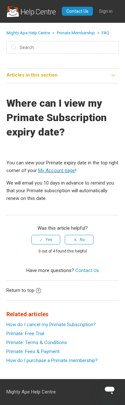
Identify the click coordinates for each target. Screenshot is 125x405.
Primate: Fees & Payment (33, 351)
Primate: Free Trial (25, 333)
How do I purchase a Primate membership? (52, 360)
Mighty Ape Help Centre (28, 32)
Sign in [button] (106, 11)
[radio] (45, 239)
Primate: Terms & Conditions (36, 342)
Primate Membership (76, 32)
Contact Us (77, 11)
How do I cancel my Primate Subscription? (51, 324)
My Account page (56, 170)
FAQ (105, 32)
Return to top (20, 290)
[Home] (31, 11)
